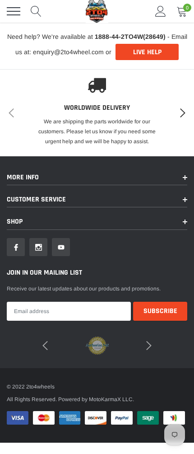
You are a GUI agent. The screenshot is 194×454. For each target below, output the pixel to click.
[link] (16, 247)
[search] (36, 11)
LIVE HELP (147, 52)
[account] (160, 11)
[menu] (13, 11)
